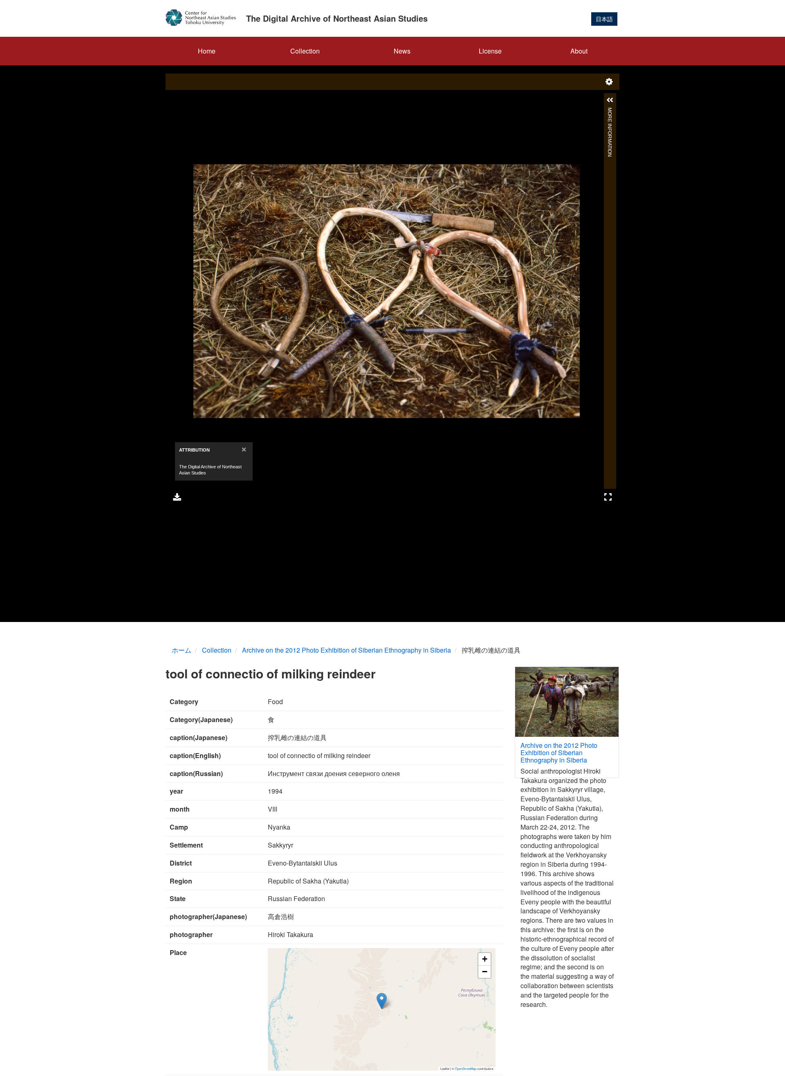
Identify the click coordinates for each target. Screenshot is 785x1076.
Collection (305, 51)
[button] (382, 1001)
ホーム (181, 650)
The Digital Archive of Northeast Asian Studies (337, 18)
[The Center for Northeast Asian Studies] (204, 17)
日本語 (604, 19)
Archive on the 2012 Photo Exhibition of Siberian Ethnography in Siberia (346, 650)
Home (206, 51)
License (490, 51)
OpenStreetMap (465, 1068)
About (579, 51)
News (402, 51)
